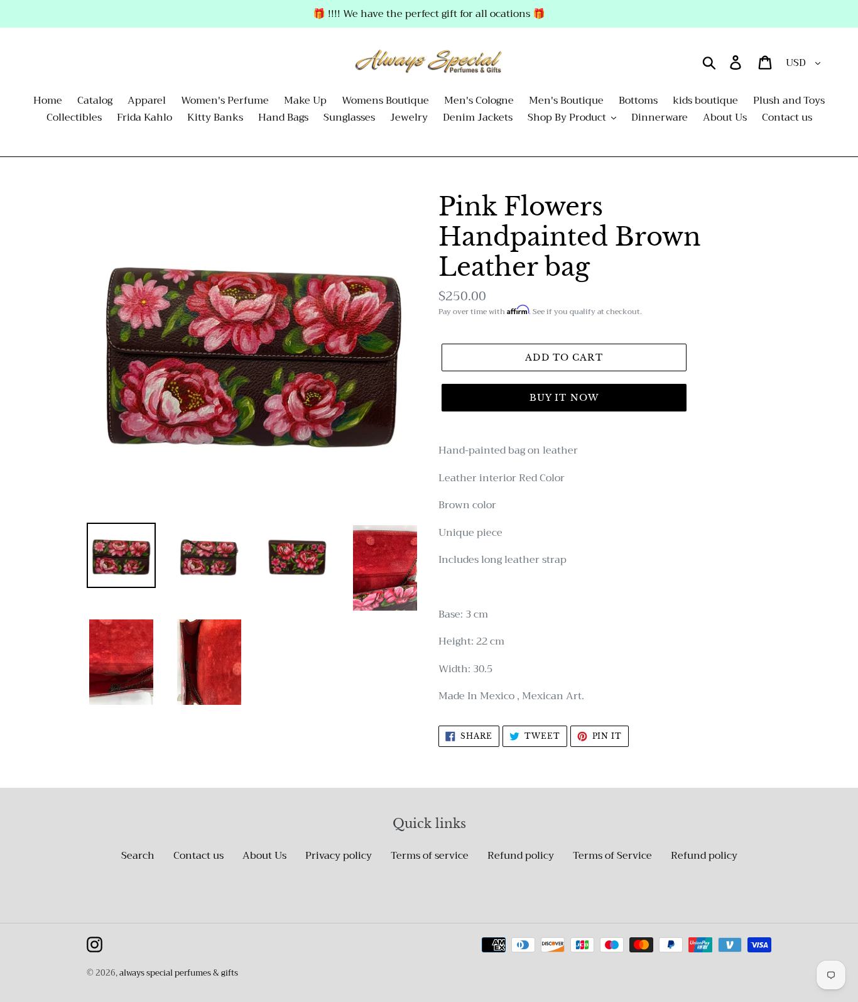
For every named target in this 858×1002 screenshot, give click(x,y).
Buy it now (564, 397)
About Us (264, 855)
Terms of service (430, 855)
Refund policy (520, 855)
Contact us (198, 855)
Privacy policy (338, 855)
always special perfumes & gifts (178, 973)
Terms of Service (612, 855)
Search (138, 855)
